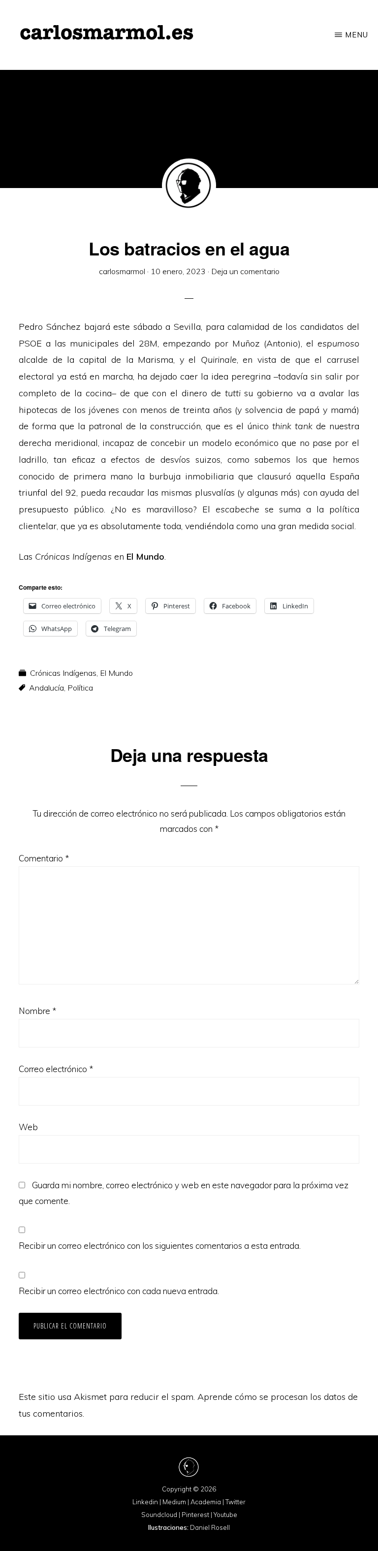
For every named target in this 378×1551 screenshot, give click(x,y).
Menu (356, 34)
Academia (205, 1502)
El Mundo (116, 673)
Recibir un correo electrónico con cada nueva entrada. (119, 1291)
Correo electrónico (56, 1069)
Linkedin (145, 1502)
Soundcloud (159, 1515)
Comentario (44, 858)
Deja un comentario (245, 271)
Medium (174, 1502)
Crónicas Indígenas (63, 673)
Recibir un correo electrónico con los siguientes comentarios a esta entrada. (160, 1245)
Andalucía (46, 688)
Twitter (235, 1502)
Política (80, 688)
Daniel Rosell (210, 1527)
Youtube (225, 1515)
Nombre (37, 1011)
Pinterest (195, 1515)
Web (28, 1127)
